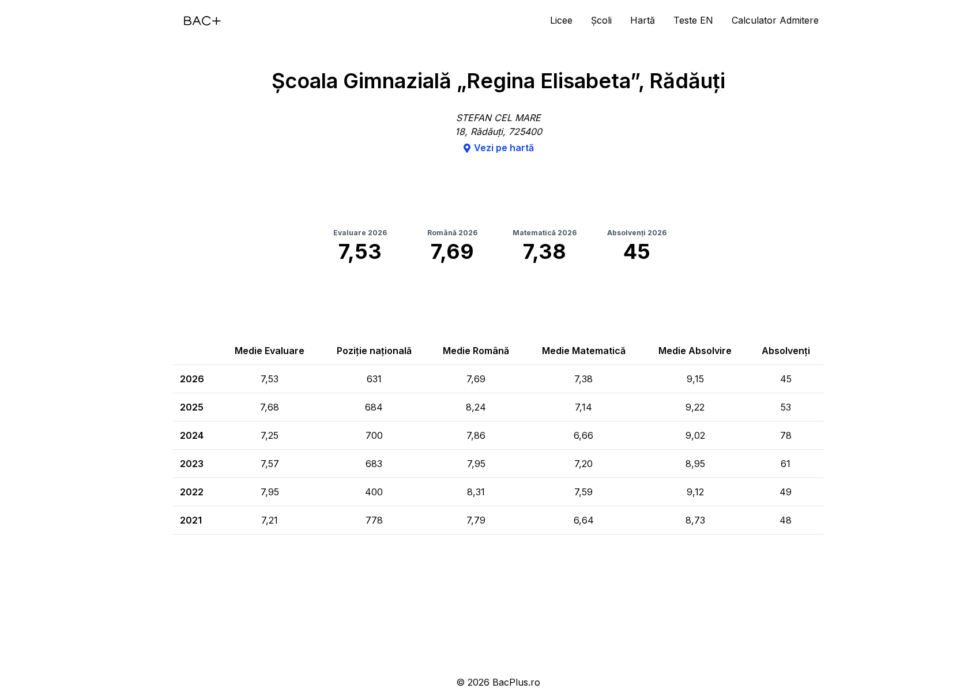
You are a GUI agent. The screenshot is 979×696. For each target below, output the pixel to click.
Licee (561, 20)
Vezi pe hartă (504, 147)
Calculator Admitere (775, 20)
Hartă (642, 20)
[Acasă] (202, 20)
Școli (601, 20)
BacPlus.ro (516, 682)
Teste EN (693, 20)
